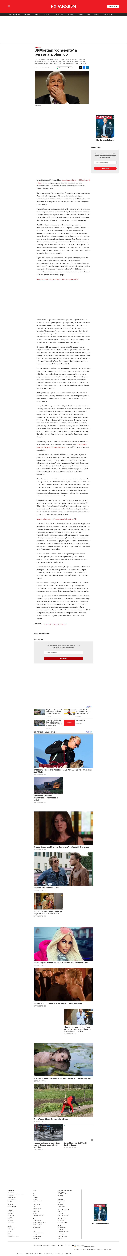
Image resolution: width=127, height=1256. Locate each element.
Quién (10, 1226)
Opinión (10, 1220)
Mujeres (96, 14)
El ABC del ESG (63, 1194)
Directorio (69, 1253)
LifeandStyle (12, 1206)
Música (35, 1213)
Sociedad (11, 1222)
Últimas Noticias (14, 14)
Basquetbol (61, 1217)
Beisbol (60, 1213)
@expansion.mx (65, 1245)
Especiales (61, 1206)
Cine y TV (36, 1211)
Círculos (10, 1231)
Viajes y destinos (63, 1231)
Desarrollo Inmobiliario (40, 1222)
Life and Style (108, 14)
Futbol (60, 1211)
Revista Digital (113, 6)
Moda (9, 1233)
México (10, 1213)
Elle (34, 1194)
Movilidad (36, 1238)
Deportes (36, 1210)
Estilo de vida (37, 1201)
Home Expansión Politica (16, 1194)
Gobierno (11, 1212)
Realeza (10, 1229)
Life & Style (36, 1204)
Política (37, 14)
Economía (47, 14)
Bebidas (60, 1229)
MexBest (60, 1226)
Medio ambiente (38, 1233)
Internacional (59, 14)
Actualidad (61, 1201)
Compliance (29, 1253)
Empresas (27, 14)
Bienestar (61, 1235)
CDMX (10, 1217)
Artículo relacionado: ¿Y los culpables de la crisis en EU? (57, 519)
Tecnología (70, 14)
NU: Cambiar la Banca (105, 140)
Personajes (61, 1233)
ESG (88, 14)
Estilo (34, 1206)
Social (35, 1234)
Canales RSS (59, 1253)
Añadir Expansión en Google (65, 67)
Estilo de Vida (62, 1236)
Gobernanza (37, 1236)
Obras (81, 14)
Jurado (60, 1238)
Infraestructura (38, 1224)
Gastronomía (62, 1227)
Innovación (61, 1192)
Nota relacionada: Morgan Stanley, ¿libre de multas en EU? (57, 279)
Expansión (11, 1190)
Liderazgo (61, 1203)
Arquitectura (37, 1226)
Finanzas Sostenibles (65, 1190)
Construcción (37, 1220)
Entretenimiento (38, 1208)
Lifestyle (61, 1220)
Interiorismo (37, 1227)
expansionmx (59, 1245)
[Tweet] (80, 67)
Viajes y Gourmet (13, 1236)
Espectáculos (12, 1228)
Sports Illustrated (63, 1210)
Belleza (10, 1235)
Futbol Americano (63, 1215)
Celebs (35, 1199)
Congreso (11, 1215)
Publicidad (19, 1253)
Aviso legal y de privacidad (44, 1253)
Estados (10, 1219)
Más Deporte (62, 1218)
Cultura (35, 1190)
